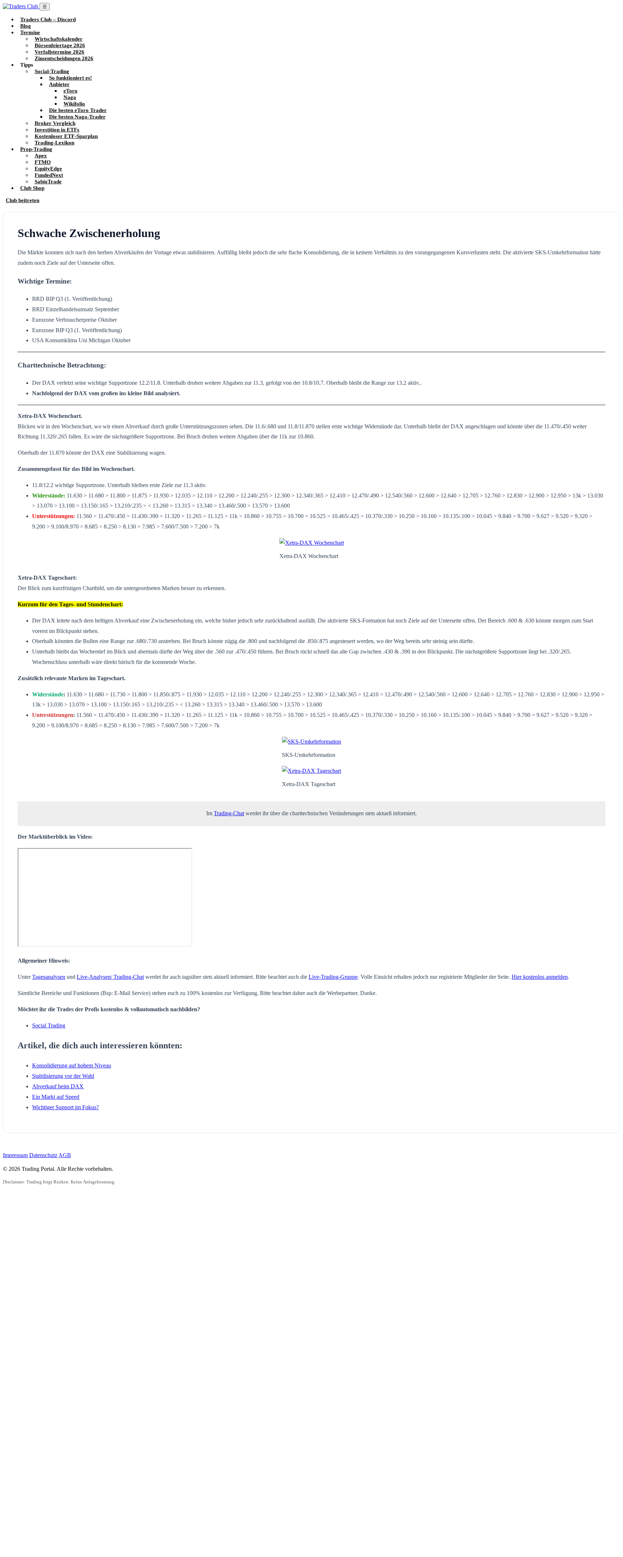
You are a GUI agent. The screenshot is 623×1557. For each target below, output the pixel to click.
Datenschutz (43, 1155)
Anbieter (59, 84)
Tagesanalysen (48, 977)
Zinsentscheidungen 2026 (64, 58)
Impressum (15, 1155)
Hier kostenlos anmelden (540, 977)
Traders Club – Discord (48, 19)
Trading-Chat (229, 813)
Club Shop (32, 188)
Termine (30, 32)
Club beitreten (22, 200)
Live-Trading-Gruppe (333, 977)
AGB (64, 1155)
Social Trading (48, 1025)
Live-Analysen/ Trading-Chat (110, 977)
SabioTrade (48, 181)
